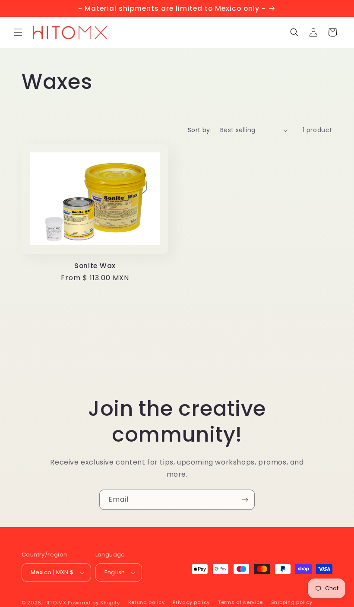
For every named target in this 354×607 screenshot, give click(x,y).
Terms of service (240, 602)
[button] (18, 32)
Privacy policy (191, 602)
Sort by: (200, 130)
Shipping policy (292, 602)
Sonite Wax (95, 266)
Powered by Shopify (94, 602)
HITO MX (55, 602)
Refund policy (146, 602)
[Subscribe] (244, 500)
